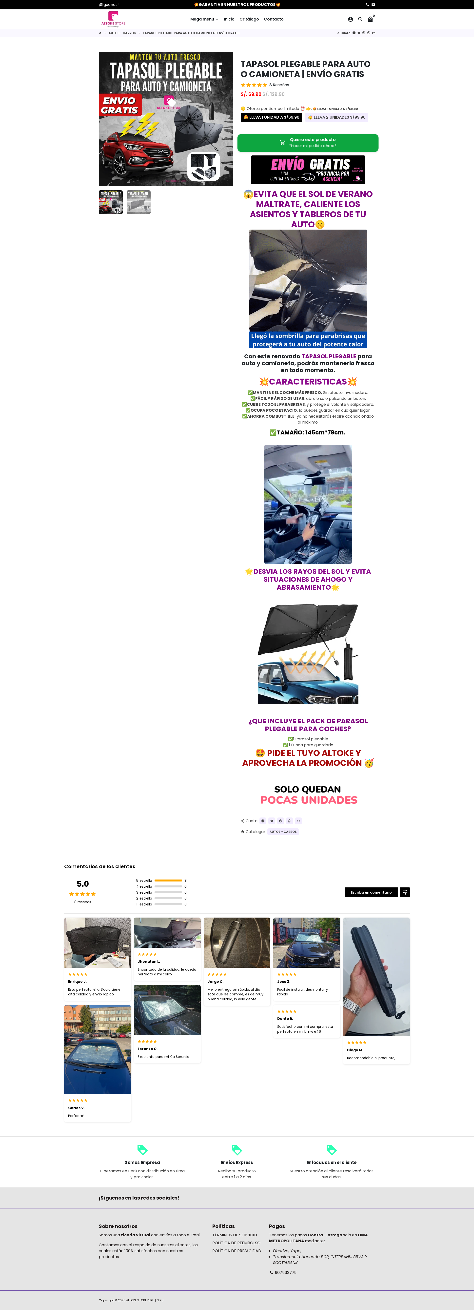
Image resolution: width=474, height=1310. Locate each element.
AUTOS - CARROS (122, 33)
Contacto (274, 19)
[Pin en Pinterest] (363, 33)
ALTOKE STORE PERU (140, 1300)
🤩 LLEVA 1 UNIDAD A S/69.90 (271, 117)
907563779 (283, 1272)
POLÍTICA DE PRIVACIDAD (236, 1251)
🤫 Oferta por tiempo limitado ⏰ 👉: (299, 108)
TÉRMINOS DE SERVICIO (234, 1235)
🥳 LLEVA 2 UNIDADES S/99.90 (337, 117)
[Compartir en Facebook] (354, 33)
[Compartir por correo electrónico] (373, 33)
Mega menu (204, 19)
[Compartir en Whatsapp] (368, 33)
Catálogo (249, 19)
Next (226, 119)
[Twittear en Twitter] (358, 33)
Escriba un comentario (371, 892)
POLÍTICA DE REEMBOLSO (236, 1243)
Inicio (229, 19)
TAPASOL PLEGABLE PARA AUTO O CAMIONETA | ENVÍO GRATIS (191, 33)
